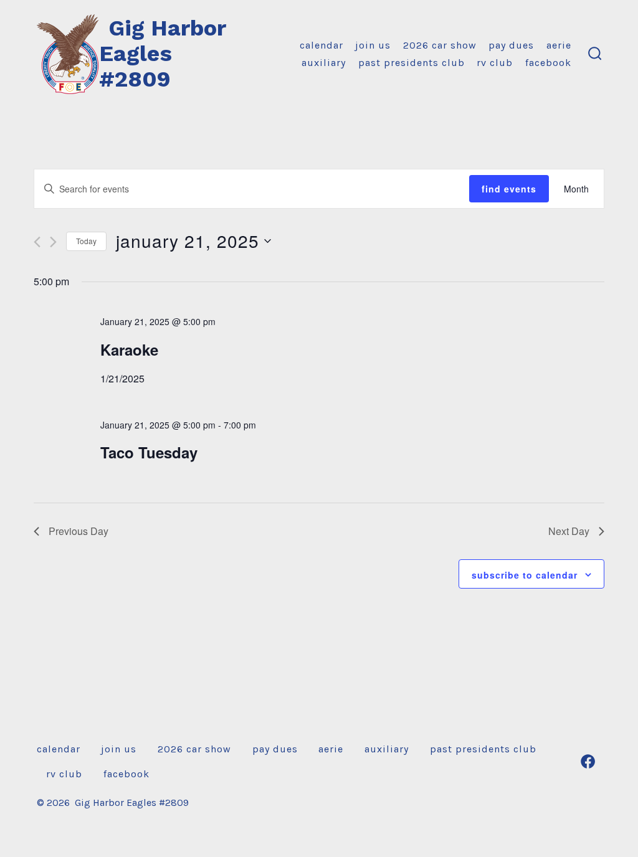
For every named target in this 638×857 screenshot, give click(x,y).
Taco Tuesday (149, 452)
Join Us (373, 45)
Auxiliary (324, 63)
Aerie (558, 45)
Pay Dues (511, 45)
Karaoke (129, 349)
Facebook (548, 63)
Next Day (568, 531)
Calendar (321, 45)
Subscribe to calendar (525, 575)
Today (86, 240)
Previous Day (78, 531)
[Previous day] (37, 242)
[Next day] (53, 242)
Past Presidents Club (411, 63)
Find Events (509, 188)
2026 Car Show (440, 45)
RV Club (495, 63)
